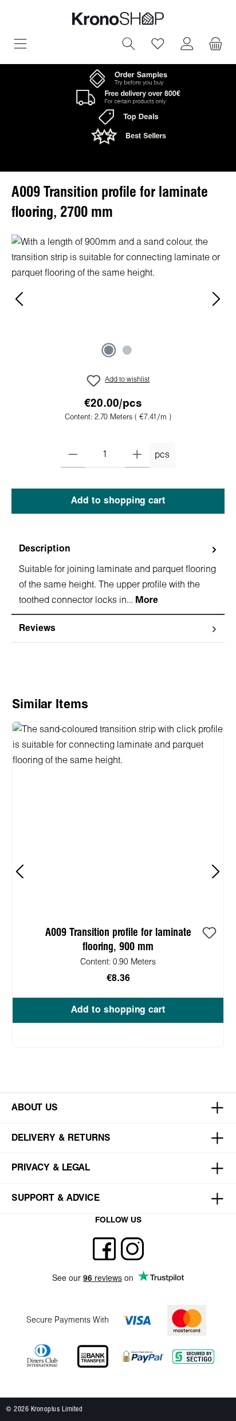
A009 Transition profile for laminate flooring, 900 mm (118, 940)
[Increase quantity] (137, 455)
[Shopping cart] (215, 45)
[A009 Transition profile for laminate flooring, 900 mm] (118, 817)
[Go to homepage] (118, 18)
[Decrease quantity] (73, 455)
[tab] (118, 575)
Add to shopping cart (118, 501)
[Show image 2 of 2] (127, 350)
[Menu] (20, 45)
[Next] (216, 298)
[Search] (128, 45)
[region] (118, 299)
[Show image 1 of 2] (108, 350)
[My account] (187, 45)
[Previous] (20, 298)
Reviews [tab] (37, 628)
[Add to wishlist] (209, 933)
